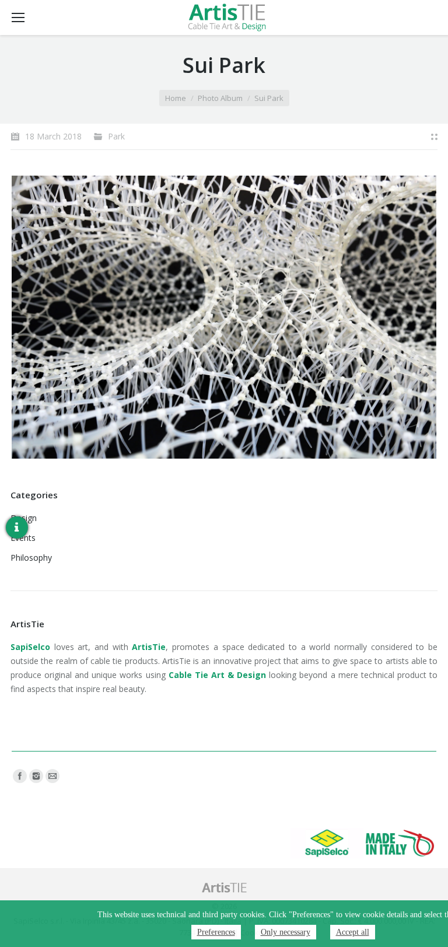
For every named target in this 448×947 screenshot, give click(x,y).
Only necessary (285, 932)
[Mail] (53, 776)
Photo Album (220, 98)
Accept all (352, 932)
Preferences (216, 932)
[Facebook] (20, 776)
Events (23, 537)
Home (175, 98)
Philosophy (31, 557)
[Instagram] (36, 776)
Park (116, 136)
